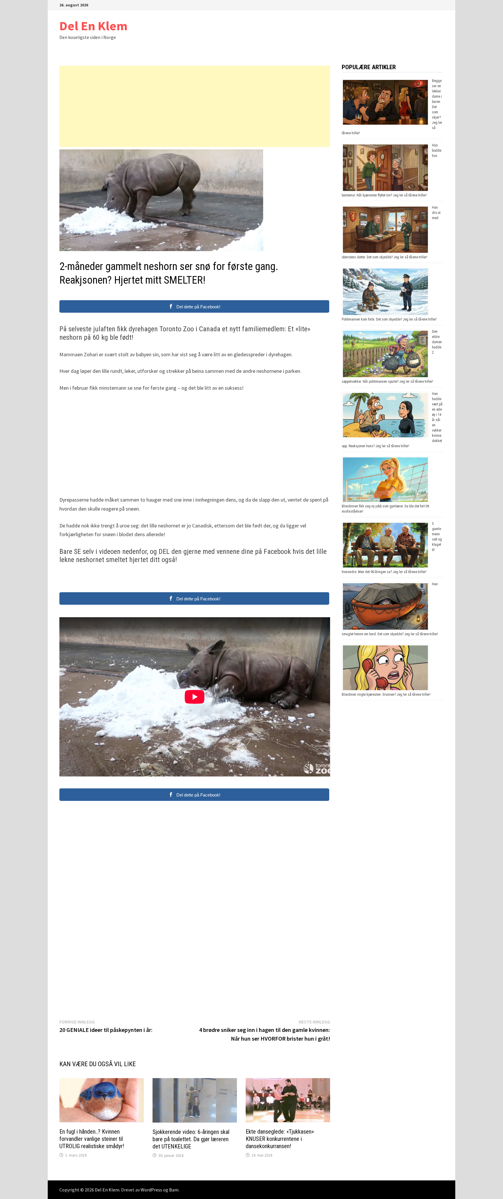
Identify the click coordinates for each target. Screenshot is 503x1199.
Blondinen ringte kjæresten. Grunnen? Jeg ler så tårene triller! (386, 694)
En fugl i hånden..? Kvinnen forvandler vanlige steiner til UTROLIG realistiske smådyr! (91, 1139)
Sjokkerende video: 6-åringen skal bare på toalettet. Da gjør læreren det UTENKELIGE (191, 1139)
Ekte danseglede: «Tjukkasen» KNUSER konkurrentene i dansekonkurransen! (280, 1139)
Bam (173, 1190)
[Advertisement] (194, 106)
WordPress (151, 1190)
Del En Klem (93, 26)
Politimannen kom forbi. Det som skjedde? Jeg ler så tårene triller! (389, 319)
